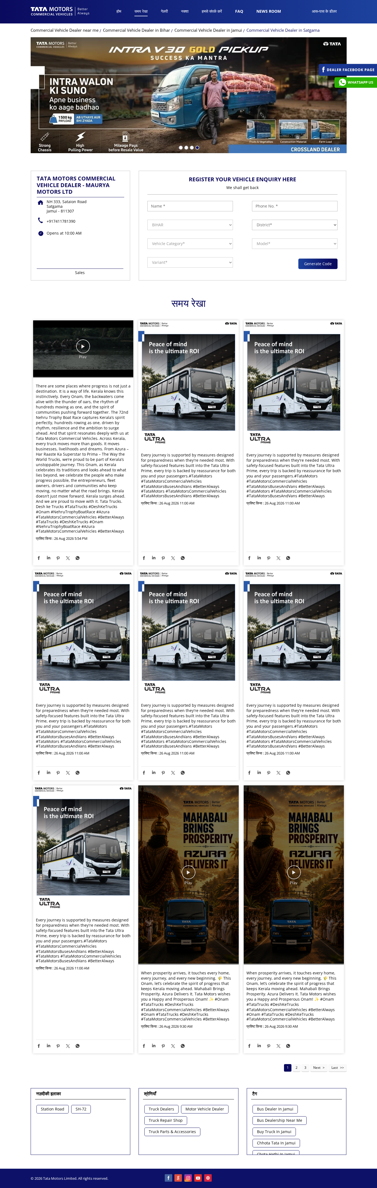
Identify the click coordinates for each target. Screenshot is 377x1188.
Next (316, 1067)
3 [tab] (191, 147)
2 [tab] (185, 147)
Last (334, 1067)
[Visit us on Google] (178, 1178)
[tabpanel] (189, 95)
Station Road (52, 1109)
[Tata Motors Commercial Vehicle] (60, 12)
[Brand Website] (208, 1178)
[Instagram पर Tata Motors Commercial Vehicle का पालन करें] (188, 1178)
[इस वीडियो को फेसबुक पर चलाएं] (83, 349)
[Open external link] (348, 74)
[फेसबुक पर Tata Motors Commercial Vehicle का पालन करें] (168, 1178)
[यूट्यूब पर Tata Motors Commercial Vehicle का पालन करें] (198, 1178)
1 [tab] (180, 147)
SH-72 (81, 1109)
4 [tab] (196, 147)
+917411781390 (61, 221)
